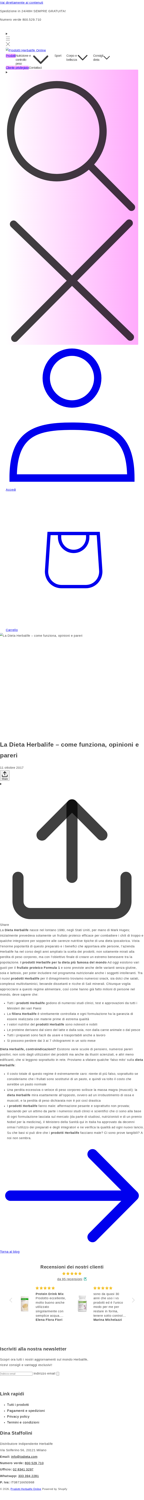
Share (5, 779)
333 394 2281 (28, 1476)
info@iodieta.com (24, 1456)
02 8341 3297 (23, 1469)
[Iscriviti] (57, 1374)
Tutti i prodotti (18, 1405)
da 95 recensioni (69, 1279)
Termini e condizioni (23, 1422)
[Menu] (8, 39)
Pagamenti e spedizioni (26, 1411)
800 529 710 (34, 1463)
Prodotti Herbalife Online (26, 1489)
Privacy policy (18, 1416)
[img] (72, 1273)
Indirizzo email (45, 1373)
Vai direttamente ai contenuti (21, 2)
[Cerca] (72, 207)
